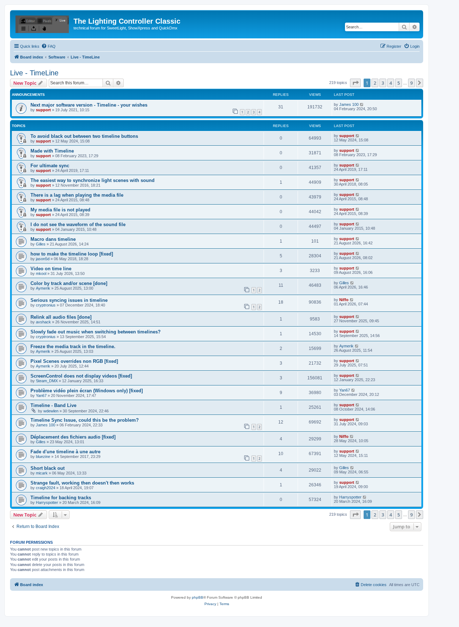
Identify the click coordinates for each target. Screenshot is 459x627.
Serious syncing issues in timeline (69, 300)
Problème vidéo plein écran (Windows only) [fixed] (86, 390)
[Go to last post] (362, 104)
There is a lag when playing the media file (76, 195)
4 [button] (390, 83)
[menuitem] (48, 46)
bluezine (43, 456)
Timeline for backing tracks (60, 497)
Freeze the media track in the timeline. (72, 346)
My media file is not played (60, 209)
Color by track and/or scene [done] (68, 283)
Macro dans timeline (53, 239)
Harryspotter (47, 502)
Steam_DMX (47, 381)
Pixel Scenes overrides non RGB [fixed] (74, 361)
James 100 (349, 104)
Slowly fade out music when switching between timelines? (95, 331)
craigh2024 (45, 488)
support (43, 110)
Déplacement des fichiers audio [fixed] (72, 437)
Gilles (41, 244)
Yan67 (41, 395)
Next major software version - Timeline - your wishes (88, 105)
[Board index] (43, 23)
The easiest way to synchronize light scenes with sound (92, 180)
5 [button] (398, 83)
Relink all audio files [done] (60, 317)
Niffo (344, 300)
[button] (355, 83)
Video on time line (50, 268)
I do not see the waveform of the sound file (78, 224)
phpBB (197, 597)
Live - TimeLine (34, 73)
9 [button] (411, 83)
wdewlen (50, 411)
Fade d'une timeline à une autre (65, 451)
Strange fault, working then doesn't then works (82, 483)
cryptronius (46, 305)
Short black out (47, 468)
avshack (43, 322)
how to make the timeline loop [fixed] (71, 254)
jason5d (42, 259)
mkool (41, 273)
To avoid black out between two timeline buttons (84, 136)
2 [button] (375, 83)
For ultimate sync (49, 165)
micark (42, 473)
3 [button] (383, 83)
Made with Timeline (52, 151)
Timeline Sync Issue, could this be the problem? (84, 420)
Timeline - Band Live (53, 405)
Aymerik (43, 288)
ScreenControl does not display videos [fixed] (81, 376)
